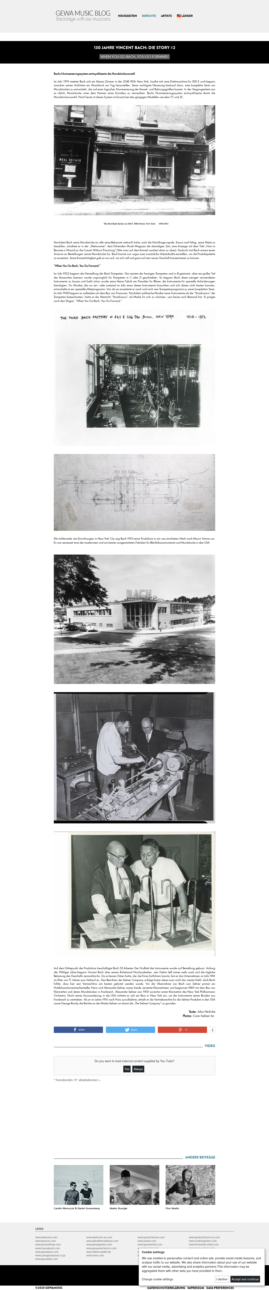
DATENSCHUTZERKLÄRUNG (166, 1288)
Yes (127, 1069)
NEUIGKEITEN (127, 16)
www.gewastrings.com (48, 1244)
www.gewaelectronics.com (101, 1248)
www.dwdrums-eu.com (99, 1237)
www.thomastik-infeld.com (204, 1244)
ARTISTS (166, 16)
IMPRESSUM (196, 1288)
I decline (221, 1279)
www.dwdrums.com (46, 1237)
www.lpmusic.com (45, 1241)
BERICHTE (149, 16)
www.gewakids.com (46, 1259)
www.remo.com (95, 1255)
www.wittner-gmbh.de (98, 1251)
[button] (78, 1030)
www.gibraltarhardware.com (102, 1241)
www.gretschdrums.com (151, 1237)
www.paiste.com (147, 1241)
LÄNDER (187, 16)
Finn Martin (172, 1208)
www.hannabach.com (47, 1248)
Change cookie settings (157, 1279)
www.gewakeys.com (46, 1251)
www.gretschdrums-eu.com (204, 1237)
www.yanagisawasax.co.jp (50, 1255)
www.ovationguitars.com (203, 1241)
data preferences (220, 1288)
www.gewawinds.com (150, 1244)
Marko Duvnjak (118, 1208)
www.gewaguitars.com (99, 1244)
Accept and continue (245, 1279)
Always (138, 1069)
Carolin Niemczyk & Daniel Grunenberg (77, 1208)
